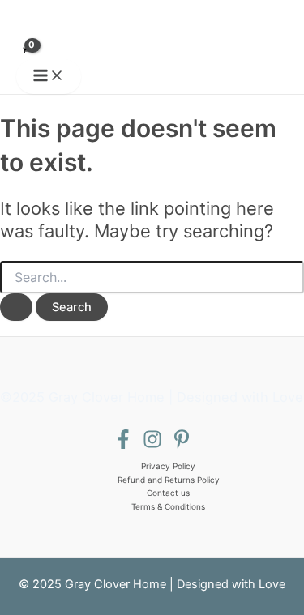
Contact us (168, 493)
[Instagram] (152, 445)
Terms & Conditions (168, 506)
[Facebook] (123, 445)
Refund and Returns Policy (169, 480)
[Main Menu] (48, 76)
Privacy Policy (168, 466)
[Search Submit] (16, 307)
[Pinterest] (181, 445)
